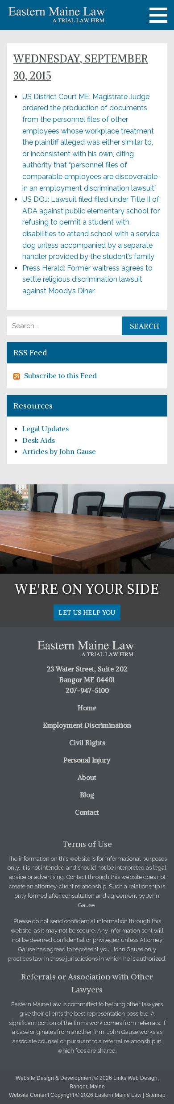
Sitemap (155, 1095)
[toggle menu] (158, 15)
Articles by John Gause (59, 451)
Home (87, 708)
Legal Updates (45, 428)
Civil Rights (87, 742)
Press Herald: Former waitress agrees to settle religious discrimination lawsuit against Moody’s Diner (87, 279)
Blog (87, 795)
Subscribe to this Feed (60, 375)
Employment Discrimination (87, 725)
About (87, 777)
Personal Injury (87, 760)
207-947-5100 (87, 690)
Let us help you (86, 612)
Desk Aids (38, 440)
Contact (87, 812)
